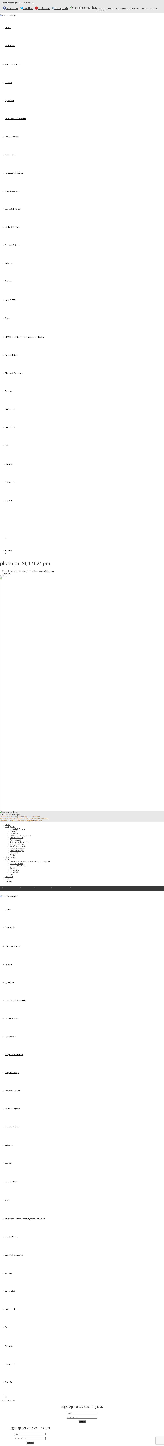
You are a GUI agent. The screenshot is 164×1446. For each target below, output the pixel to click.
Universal (9, 263)
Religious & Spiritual (14, 173)
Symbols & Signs (12, 245)
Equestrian (9, 101)
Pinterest (20, 821)
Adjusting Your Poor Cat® (29, 817)
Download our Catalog (9, 817)
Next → (3, 576)
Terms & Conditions (40, 819)
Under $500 (10, 427)
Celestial (8, 83)
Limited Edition (11, 137)
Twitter (12, 821)
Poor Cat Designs (7, 1401)
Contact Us (9, 879)
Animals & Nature (12, 65)
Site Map (27, 819)
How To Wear (11, 857)
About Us (9, 877)
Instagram (29, 821)
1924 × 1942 (31, 571)
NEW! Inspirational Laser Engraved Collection (25, 337)
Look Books (10, 827)
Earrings (8, 391)
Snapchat (38, 821)
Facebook (4, 821)
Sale (6, 445)
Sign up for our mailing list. (11, 819)
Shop (7, 859)
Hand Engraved (48, 571)
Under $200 (10, 409)
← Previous (5, 573)
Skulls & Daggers (12, 227)
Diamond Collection (14, 373)
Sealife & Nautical (13, 209)
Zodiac (8, 281)
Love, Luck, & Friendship (15, 119)
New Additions (11, 355)
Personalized (10, 155)
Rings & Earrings (12, 191)
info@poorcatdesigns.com (142, 8)
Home (7, 825)
